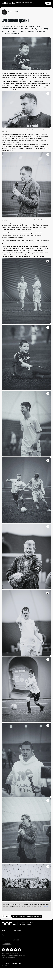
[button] (3, 949)
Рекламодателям (7, 943)
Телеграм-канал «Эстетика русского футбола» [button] (27, 916)
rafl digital (14, 965)
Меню (48, 3)
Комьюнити (5, 938)
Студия (4, 940)
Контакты (16, 939)
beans (19, 963)
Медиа (4, 935)
